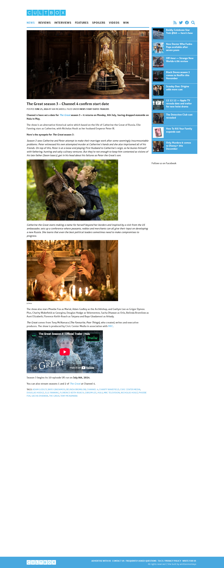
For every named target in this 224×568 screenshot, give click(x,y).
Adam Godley (40, 389)
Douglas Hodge (35, 392)
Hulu (100, 392)
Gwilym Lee (91, 392)
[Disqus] (88, 440)
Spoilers (98, 22)
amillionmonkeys (188, 564)
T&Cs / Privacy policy (169, 560)
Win (126, 22)
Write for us (189, 560)
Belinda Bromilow (76, 389)
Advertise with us (101, 560)
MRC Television (112, 392)
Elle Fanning (52, 392)
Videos (114, 22)
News (31, 22)
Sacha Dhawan (40, 395)
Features (82, 22)
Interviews (62, 22)
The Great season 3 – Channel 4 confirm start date (174, 34)
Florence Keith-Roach (72, 392)
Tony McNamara (69, 395)
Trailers (104, 109)
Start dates (92, 109)
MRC (110, 326)
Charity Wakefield (109, 389)
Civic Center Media (130, 389)
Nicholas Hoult (129, 392)
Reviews (44, 22)
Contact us (118, 560)
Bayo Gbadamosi (56, 389)
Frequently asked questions (141, 560)
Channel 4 (92, 389)
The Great (54, 395)
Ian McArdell (59, 109)
